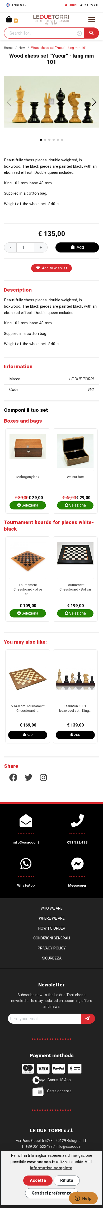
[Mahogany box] (28, 452)
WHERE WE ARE (52, 918)
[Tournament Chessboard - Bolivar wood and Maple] (75, 560)
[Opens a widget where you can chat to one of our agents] (83, 1198)
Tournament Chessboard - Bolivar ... (75, 589)
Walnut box (75, 477)
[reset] (79, 34)
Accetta (38, 1180)
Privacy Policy (52, 948)
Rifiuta (66, 1180)
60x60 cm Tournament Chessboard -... (28, 708)
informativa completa (51, 1167)
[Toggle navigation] (91, 19)
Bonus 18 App (59, 1080)
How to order (51, 928)
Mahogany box (27, 477)
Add (80, 247)
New (22, 48)
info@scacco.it (69, 1146)
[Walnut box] (75, 452)
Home (8, 48)
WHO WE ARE (52, 908)
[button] (94, 102)
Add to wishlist (54, 268)
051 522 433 (91, 5)
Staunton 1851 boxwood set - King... (75, 708)
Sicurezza (52, 958)
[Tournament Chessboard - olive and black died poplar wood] (28, 560)
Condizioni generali (51, 938)
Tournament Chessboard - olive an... (27, 589)
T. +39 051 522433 (37, 1146)
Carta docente (59, 1091)
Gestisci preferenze (51, 1193)
